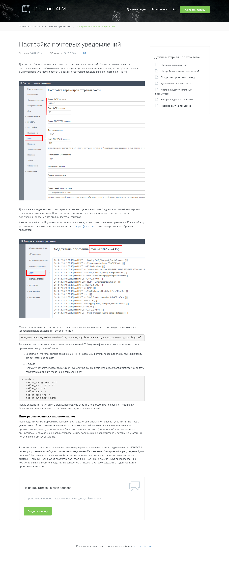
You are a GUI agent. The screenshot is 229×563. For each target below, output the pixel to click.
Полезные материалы (31, 26)
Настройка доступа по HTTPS (177, 99)
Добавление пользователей (176, 83)
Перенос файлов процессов (176, 105)
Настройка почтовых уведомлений (180, 71)
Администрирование (59, 26)
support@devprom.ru (85, 226)
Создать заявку (38, 511)
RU (174, 9)
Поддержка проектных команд (178, 77)
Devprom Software (142, 546)
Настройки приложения (174, 65)
